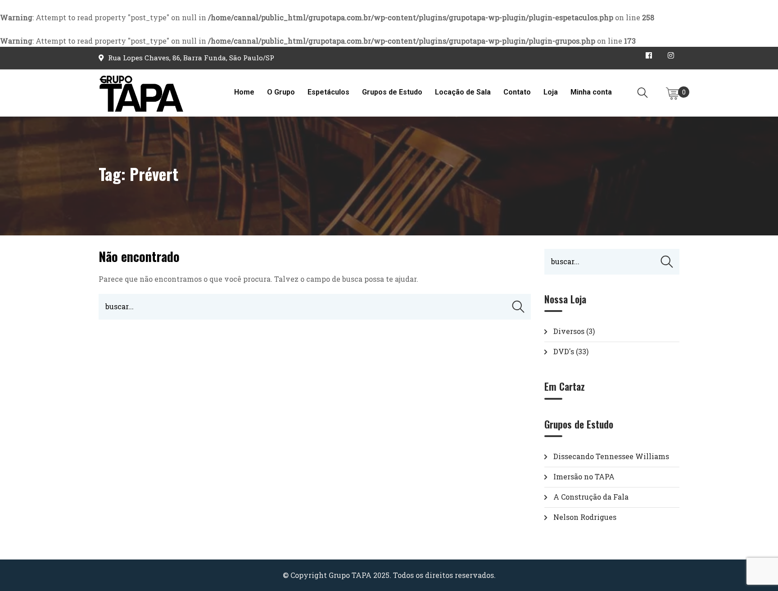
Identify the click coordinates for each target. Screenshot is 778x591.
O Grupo (281, 92)
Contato (517, 92)
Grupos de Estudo (392, 92)
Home (244, 92)
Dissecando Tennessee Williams (611, 456)
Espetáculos (328, 92)
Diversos (568, 331)
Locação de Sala (463, 92)
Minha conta (591, 92)
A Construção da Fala (591, 496)
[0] (672, 93)
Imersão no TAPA (584, 476)
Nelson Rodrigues (584, 517)
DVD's (563, 351)
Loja (550, 92)
